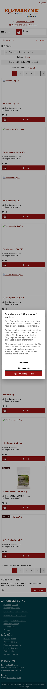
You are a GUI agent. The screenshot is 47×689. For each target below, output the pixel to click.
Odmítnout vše (24, 368)
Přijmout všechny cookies (23, 374)
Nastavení (23, 362)
